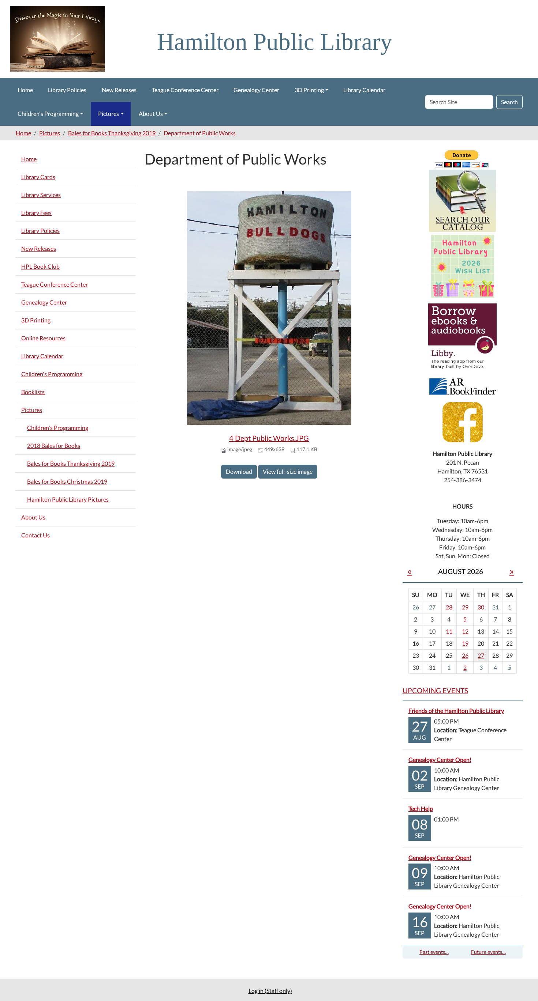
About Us (151, 113)
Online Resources (43, 338)
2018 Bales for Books (53, 445)
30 (481, 607)
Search (509, 101)
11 (449, 631)
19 (465, 643)
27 (481, 655)
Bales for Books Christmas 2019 (67, 481)
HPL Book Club (40, 266)
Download (239, 471)
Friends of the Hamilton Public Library (456, 710)
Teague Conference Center (185, 89)
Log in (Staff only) (270, 990)
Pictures (108, 113)
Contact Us (35, 535)
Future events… (488, 952)
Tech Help (420, 808)
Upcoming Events (435, 690)
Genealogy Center (256, 89)
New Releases (119, 89)
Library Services (41, 194)
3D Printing (309, 89)
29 (465, 607)
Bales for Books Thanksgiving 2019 (112, 132)
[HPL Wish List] (462, 265)
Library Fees (36, 212)
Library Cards (38, 176)
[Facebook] (462, 421)
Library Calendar (364, 89)
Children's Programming (48, 113)
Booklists (33, 391)
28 (449, 607)
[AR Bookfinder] (462, 385)
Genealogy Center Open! (439, 759)
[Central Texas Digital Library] (462, 336)
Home (25, 89)
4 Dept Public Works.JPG (269, 438)
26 (465, 655)
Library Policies (67, 89)
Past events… (434, 952)
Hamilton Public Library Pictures (68, 499)
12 (465, 631)
